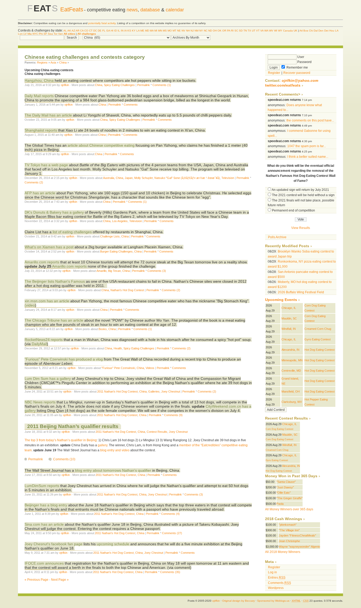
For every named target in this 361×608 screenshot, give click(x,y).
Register (274, 73)
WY (280, 30)
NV (183, 30)
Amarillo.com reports (42, 262)
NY (201, 30)
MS (165, 30)
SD (241, 30)
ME (142, 30)
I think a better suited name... (307, 157)
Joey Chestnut (170, 391)
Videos (150, 368)
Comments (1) (161, 85)
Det (326, 30)
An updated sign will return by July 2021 (300, 190)
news (132, 9)
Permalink (143, 85)
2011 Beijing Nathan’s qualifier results (72, 426)
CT (90, 30)
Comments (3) (156, 270)
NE (179, 30)
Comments (131, 104)
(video (30, 305)
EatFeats (71, 9)
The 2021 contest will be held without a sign (303, 195)
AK (69, 30)
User (300, 57)
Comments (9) (173, 415)
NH (188, 30)
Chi (311, 30)
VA (261, 30)
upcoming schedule (113, 544)
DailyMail (39, 344)
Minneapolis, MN (292, 360)
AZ (73, 30)
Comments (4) (170, 513)
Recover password (296, 73)
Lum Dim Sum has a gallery (48, 378)
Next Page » (60, 580)
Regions (42, 62)
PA (228, 30)
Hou (331, 30)
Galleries (154, 391)
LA (138, 30)
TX (249, 30)
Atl (301, 30)
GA (108, 30)
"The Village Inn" (289, 530)
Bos (305, 30)
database (150, 9)
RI (232, 30)
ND (210, 30)
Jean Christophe (289, 541)
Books (103, 329)
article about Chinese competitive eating (102, 145)
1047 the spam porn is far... (306, 146)
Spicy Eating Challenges (119, 85)
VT (258, 30)
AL (65, 30)
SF (45, 33)
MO (170, 30)
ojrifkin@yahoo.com (300, 81)
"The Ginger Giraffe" (289, 498)
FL (103, 30)
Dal (316, 30)
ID (115, 30)
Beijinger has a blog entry (46, 505)
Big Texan (114, 270)
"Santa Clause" (286, 481)
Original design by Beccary (238, 600)
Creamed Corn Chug (317, 328)
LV (25, 33)
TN (245, 30)
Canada (288, 30)
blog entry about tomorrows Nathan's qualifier (113, 470)
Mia (29, 33)
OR (224, 30)
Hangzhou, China (39, 80)
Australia (108, 177)
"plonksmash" (288, 524)
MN (160, 30)
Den (320, 30)
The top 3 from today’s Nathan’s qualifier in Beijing (61, 440)
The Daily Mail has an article (49, 115)
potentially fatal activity (101, 23)
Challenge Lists (110, 236)
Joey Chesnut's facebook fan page (53, 544)
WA (266, 30)
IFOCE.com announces (44, 563)
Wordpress (276, 588)
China (63, 62)
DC (95, 30)
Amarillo (101, 270)
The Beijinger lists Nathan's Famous (55, 281)
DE (99, 30)
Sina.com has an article (44, 524)
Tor (55, 33)
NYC (35, 33)
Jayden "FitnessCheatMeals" (297, 535)
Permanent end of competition (293, 210)
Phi (41, 33)
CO (86, 30)
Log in (272, 572)
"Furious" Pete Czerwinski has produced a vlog (64, 359)
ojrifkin (65, 85)
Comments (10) (64, 459)
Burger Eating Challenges (116, 251)
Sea (50, 33)
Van (60, 33)
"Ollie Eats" (283, 492)
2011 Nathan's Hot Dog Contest (117, 391)
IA (125, 30)
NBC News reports (40, 402)
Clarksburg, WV (291, 401)
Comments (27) (172, 533)
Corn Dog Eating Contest (279, 429)
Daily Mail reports (39, 96)
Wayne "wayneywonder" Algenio (299, 546)
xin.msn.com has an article (47, 301)
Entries (276, 577)
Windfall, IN (288, 328)
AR (77, 30)
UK (295, 30)
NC (205, 30)
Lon (20, 33)
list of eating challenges (72, 232)
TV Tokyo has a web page (46, 165)
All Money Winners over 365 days (289, 509)
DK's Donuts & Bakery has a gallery (55, 212)
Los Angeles (120, 221)
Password (304, 62)
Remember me (297, 67)
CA (82, 30)
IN (122, 30)
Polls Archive (277, 237)
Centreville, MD (291, 370)
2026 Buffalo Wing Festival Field (301, 292)
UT (253, 30)
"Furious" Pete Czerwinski (118, 368)
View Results (300, 228)
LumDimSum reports (42, 486)
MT (174, 30)
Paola (280, 503)
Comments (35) (170, 572)
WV (271, 30)
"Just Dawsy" (285, 487)
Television (227, 177)
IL (119, 30)
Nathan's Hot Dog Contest (127, 290)
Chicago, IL (288, 307)
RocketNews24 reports (44, 339)
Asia (53, 62)
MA (152, 30)
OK (219, 30)
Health (118, 348)
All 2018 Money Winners (282, 552)
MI (155, 30)
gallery (102, 445)
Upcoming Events (281, 300)
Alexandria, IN (290, 349)
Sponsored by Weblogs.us (273, 600)
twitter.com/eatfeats (282, 85)
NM (196, 30)
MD (147, 30)
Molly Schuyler (143, 177)
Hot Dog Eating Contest (319, 349)
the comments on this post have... (310, 120)
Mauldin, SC (289, 318)
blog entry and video (114, 450)
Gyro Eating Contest (317, 339)
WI (275, 30)
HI (112, 30)
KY (134, 30)
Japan (129, 177)
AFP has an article (40, 193)
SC (236, 30)
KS (129, 30)
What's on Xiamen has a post (49, 247)
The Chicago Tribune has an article (54, 320)
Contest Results (157, 431)
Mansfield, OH (290, 391)
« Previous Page (36, 580)
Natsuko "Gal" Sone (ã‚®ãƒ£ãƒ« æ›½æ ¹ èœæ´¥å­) (187, 177)
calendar (175, 9)
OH (215, 30)
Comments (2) (34, 182)
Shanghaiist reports (41, 130)
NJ (192, 30)
